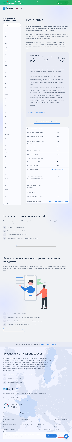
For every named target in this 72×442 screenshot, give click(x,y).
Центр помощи (24, 419)
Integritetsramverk (7, 427)
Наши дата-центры (8, 419)
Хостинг (39, 419)
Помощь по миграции (26, 424)
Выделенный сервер (42, 427)
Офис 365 (56, 429)
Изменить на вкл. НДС (47, 344)
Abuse (21, 427)
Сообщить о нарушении (9, 424)
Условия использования (9, 422)
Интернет (56, 417)
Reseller (39, 422)
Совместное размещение (44, 429)
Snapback (56, 427)
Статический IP (58, 424)
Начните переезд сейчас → (62, 2)
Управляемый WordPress (60, 419)
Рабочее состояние (25, 422)
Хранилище (57, 422)
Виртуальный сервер (42, 424)
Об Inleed (5, 417)
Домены (39, 417)
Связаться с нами (24, 417)
